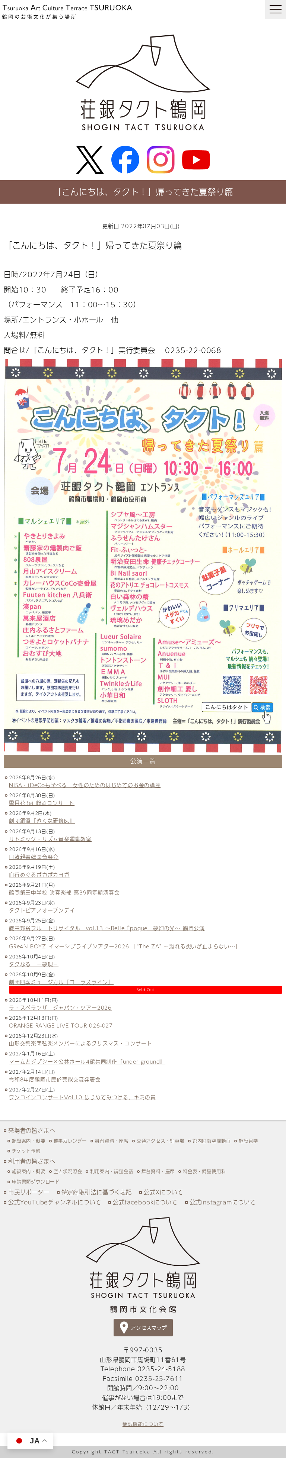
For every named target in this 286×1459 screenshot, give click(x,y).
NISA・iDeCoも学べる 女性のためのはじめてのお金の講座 (85, 785)
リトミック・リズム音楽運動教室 (50, 839)
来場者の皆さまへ (31, 1130)
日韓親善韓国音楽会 (33, 857)
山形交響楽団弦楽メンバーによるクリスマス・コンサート (80, 1043)
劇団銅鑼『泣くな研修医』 (42, 821)
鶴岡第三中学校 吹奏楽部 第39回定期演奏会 (64, 892)
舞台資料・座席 (111, 1140)
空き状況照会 (68, 1171)
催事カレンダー (70, 1140)
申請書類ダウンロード (36, 1181)
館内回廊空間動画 (212, 1140)
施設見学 (248, 1140)
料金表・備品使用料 (204, 1171)
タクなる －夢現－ (33, 964)
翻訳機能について (143, 1424)
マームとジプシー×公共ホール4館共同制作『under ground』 (87, 1061)
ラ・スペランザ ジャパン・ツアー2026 (60, 1008)
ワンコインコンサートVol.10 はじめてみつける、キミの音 (82, 1097)
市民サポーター (29, 1192)
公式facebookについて (145, 1202)
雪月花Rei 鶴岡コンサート (41, 803)
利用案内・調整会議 (111, 1171)
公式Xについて (163, 1192)
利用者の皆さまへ (31, 1161)
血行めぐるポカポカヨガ (39, 875)
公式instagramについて (223, 1202)
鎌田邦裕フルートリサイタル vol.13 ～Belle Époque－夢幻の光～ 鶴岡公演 (107, 928)
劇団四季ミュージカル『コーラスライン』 (61, 982)
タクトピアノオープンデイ (42, 910)
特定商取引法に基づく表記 (96, 1192)
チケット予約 (26, 1150)
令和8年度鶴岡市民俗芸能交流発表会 (55, 1079)
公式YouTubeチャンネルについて (54, 1202)
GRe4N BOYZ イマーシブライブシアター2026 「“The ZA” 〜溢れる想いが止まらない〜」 (125, 946)
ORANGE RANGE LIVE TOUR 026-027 (61, 1025)
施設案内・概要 (28, 1140)
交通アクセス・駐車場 (160, 1140)
